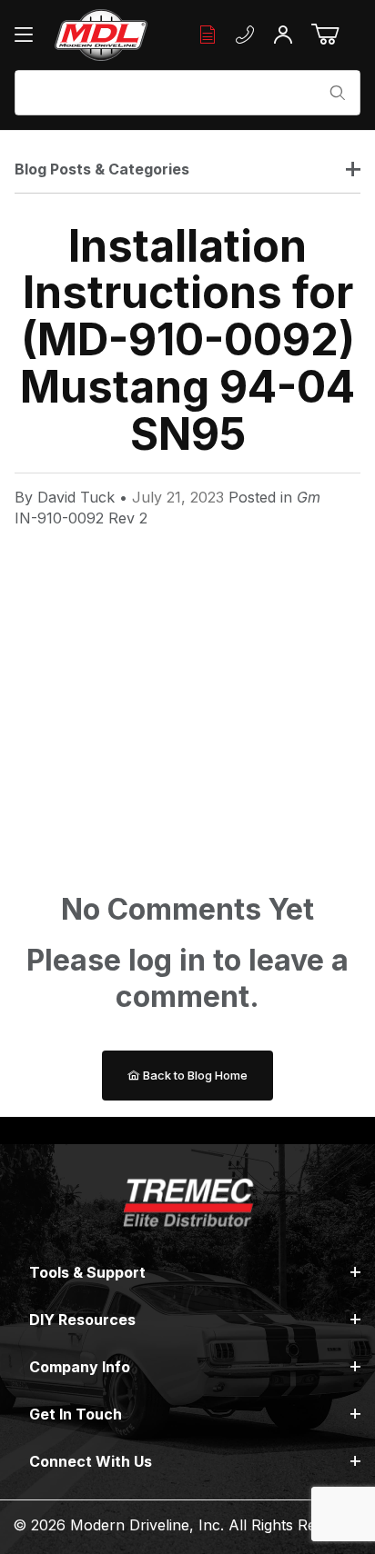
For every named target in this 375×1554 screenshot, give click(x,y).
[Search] (338, 93)
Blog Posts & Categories (102, 169)
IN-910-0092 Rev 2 (81, 518)
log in (167, 960)
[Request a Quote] (207, 35)
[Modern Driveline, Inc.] (101, 35)
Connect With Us (90, 1461)
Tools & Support (87, 1272)
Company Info (79, 1367)
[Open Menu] (28, 34)
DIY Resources (82, 1319)
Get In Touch (75, 1414)
